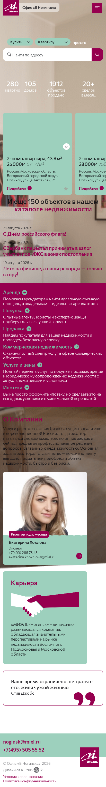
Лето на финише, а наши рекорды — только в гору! (52, 271)
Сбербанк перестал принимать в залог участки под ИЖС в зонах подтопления (47, 251)
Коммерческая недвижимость (38, 347)
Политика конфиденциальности (30, 781)
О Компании (22, 419)
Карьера (24, 582)
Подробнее (16, 188)
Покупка (13, 310)
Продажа (14, 328)
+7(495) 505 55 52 (23, 750)
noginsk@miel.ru (22, 742)
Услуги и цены (19, 365)
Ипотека (13, 387)
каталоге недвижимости (53, 209)
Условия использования (23, 776)
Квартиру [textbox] (46, 42)
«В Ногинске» (39, 7)
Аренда (12, 292)
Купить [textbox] (16, 42)
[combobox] (20, 42)
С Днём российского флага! (34, 234)
